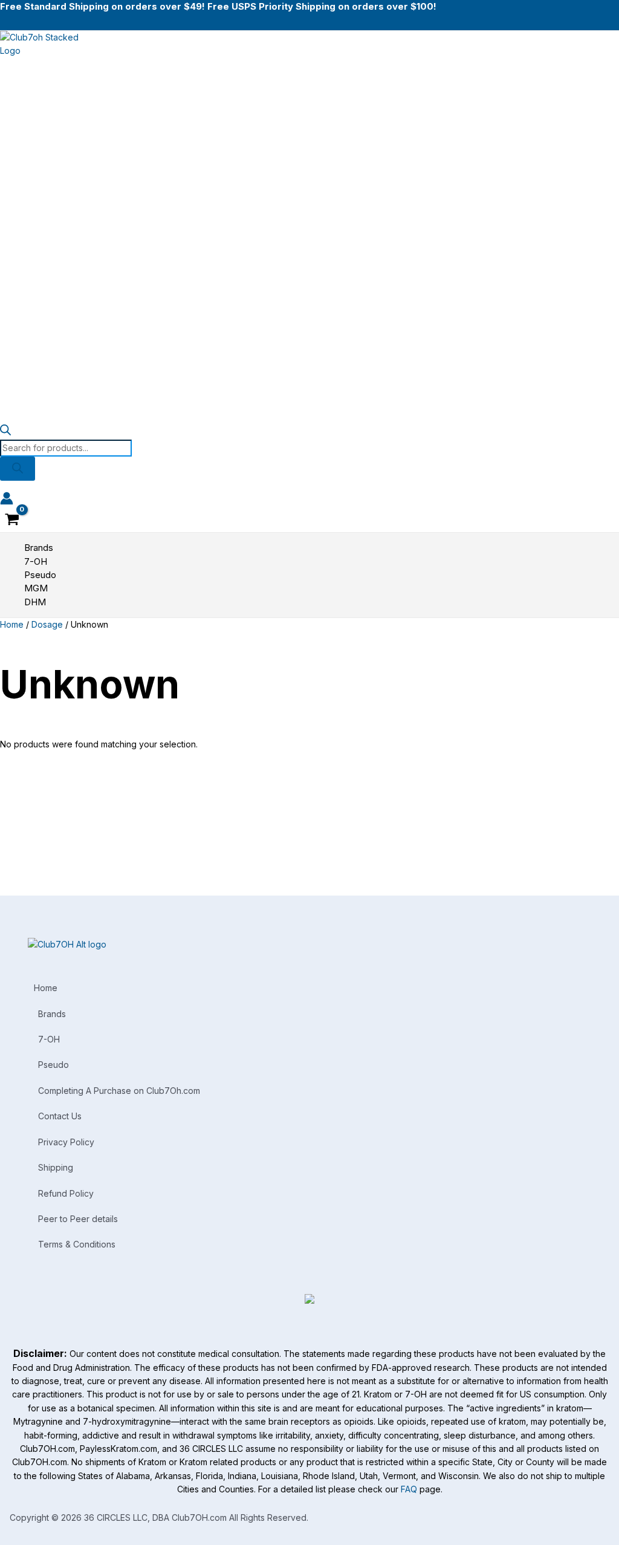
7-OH (49, 1039)
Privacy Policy (66, 1142)
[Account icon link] (6, 500)
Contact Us (60, 1116)
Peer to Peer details (78, 1219)
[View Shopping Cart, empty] (12, 520)
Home (12, 624)
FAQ (409, 1489)
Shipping (55, 1167)
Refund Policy (66, 1193)
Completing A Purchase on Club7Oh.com (119, 1090)
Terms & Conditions (76, 1244)
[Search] (17, 469)
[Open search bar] (5, 432)
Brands (52, 1014)
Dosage (47, 624)
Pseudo (53, 1064)
